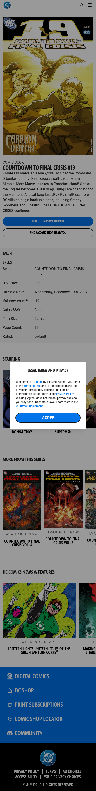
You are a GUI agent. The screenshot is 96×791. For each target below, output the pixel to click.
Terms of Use (32, 385)
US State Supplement (29, 406)
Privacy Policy (64, 394)
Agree (48, 417)
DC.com (37, 381)
